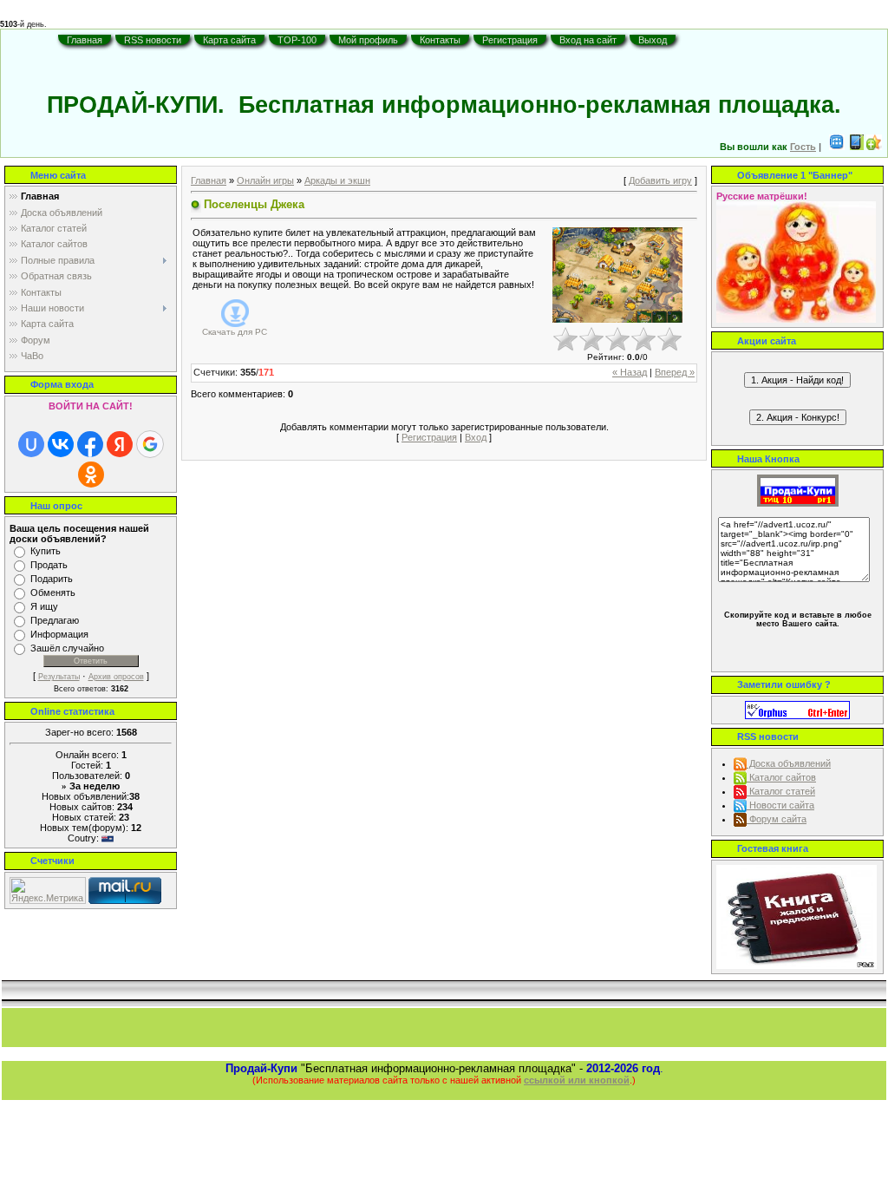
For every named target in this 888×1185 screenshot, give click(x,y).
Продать (49, 565)
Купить (45, 551)
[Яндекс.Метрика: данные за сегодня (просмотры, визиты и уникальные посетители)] (48, 890)
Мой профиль (368, 40)
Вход (475, 437)
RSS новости (152, 40)
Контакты (440, 40)
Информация (59, 634)
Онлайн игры (265, 180)
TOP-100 (297, 40)
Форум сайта (776, 819)
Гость (803, 146)
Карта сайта (229, 40)
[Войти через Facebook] (90, 444)
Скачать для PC (234, 332)
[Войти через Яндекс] (120, 444)
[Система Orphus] (797, 709)
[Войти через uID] (31, 444)
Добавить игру (660, 180)
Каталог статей (781, 791)
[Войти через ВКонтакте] (61, 444)
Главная (84, 40)
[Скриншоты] (617, 275)
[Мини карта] (837, 146)
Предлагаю (54, 620)
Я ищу (44, 606)
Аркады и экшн (337, 180)
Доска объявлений (789, 763)
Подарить (51, 578)
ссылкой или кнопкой (577, 1080)
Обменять (52, 592)
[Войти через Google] (150, 444)
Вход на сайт (588, 40)
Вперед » (675, 372)
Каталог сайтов (781, 777)
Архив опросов (116, 676)
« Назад (629, 372)
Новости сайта (780, 805)
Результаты (59, 676)
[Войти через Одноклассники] (91, 475)
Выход (652, 40)
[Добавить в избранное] (874, 146)
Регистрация (510, 40)
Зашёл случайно (67, 648)
